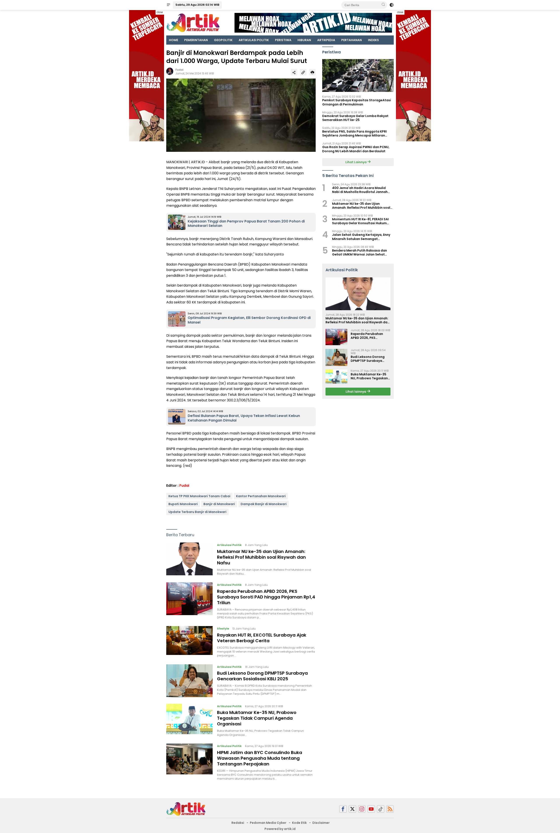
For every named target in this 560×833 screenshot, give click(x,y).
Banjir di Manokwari (219, 504)
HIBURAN (304, 40)
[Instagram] (362, 809)
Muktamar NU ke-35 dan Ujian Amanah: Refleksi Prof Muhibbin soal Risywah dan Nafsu (261, 557)
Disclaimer (321, 823)
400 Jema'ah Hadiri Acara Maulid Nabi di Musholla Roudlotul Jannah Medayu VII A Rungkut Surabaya (360, 190)
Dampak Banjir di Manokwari (264, 504)
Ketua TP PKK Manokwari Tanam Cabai (199, 496)
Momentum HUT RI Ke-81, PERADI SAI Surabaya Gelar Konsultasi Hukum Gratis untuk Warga (360, 221)
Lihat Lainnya (356, 162)
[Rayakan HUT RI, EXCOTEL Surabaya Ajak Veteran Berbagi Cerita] (189, 642)
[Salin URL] (303, 72)
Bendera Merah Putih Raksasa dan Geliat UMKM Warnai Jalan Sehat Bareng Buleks (359, 252)
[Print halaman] (312, 72)
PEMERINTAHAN (196, 40)
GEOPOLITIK (223, 40)
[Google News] (380, 809)
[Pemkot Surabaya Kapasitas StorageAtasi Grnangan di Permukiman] (358, 75)
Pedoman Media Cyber (268, 823)
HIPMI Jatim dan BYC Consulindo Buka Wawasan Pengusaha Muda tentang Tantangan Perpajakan (259, 758)
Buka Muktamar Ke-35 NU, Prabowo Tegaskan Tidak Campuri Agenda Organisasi (256, 718)
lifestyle (223, 628)
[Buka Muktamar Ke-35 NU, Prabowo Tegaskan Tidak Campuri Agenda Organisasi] (189, 720)
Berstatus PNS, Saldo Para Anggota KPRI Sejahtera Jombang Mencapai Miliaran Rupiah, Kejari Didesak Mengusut (354, 134)
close (160, 12)
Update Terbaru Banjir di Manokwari (197, 512)
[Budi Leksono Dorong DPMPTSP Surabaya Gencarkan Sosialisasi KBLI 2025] (189, 680)
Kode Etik (299, 823)
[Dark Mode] (391, 5)
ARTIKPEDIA (326, 40)
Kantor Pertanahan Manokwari (261, 496)
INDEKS (373, 40)
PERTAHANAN (351, 40)
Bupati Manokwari (183, 504)
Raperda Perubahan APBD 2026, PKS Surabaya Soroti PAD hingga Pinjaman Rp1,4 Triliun (266, 597)
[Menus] (168, 5)
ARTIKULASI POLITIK (254, 40)
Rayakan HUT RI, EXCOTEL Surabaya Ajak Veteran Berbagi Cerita (261, 638)
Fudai (179, 70)
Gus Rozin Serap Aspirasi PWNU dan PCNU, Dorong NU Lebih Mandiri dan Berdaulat (355, 149)
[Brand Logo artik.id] (193, 22)
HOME (173, 40)
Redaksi (237, 823)
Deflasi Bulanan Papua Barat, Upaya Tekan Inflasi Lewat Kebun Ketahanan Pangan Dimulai (244, 418)
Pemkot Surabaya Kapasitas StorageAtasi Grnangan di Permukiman (356, 102)
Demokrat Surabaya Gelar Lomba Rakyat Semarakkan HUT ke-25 (355, 118)
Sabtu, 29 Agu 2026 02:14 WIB (197, 5)
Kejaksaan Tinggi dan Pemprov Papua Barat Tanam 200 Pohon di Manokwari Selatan (246, 223)
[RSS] (390, 809)
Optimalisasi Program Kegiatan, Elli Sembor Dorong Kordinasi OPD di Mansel (249, 320)
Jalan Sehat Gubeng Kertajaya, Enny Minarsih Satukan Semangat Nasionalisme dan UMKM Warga (361, 237)
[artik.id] (186, 809)
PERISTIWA (283, 40)
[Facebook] (343, 809)
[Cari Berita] (383, 4)
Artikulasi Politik (229, 545)
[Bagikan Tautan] (294, 72)
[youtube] (371, 809)
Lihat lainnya (356, 391)
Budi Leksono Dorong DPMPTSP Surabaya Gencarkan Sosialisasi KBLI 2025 (262, 676)
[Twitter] (352, 809)
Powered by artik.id (280, 829)
